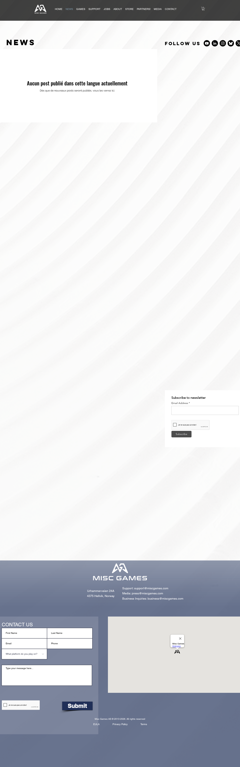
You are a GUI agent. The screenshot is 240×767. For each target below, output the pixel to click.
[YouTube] (207, 43)
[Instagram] (223, 43)
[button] (81, 9)
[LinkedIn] (215, 43)
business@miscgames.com (165, 598)
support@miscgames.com (151, 588)
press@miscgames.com (147, 593)
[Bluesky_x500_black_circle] (231, 43)
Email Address (179, 403)
